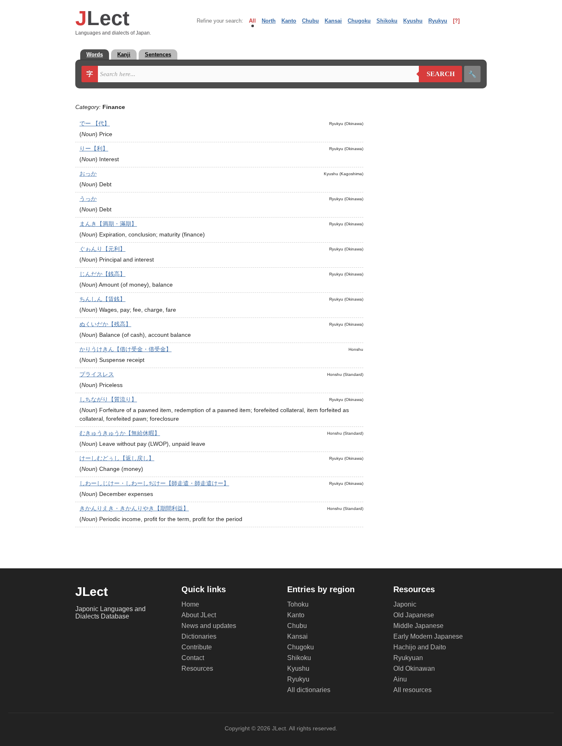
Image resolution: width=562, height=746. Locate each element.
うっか (88, 198)
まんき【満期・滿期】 (108, 223)
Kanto (288, 21)
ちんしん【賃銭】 (102, 299)
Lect (102, 18)
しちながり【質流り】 (108, 399)
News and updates (208, 625)
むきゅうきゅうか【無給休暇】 (119, 433)
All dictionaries (308, 689)
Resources (197, 668)
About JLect (198, 615)
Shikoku (386, 21)
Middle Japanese (418, 625)
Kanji (123, 54)
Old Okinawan (414, 668)
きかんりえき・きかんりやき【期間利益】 (134, 508)
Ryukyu (437, 21)
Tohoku (298, 604)
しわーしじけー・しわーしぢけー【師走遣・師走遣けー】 (154, 483)
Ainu (400, 679)
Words (94, 54)
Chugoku (359, 21)
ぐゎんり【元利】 (102, 249)
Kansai (333, 21)
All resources (412, 689)
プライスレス (96, 374)
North (269, 21)
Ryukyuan (408, 657)
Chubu (310, 21)
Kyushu (413, 21)
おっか (88, 173)
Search (437, 74)
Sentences (158, 54)
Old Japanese (413, 615)
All (252, 21)
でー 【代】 (94, 123)
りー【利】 (93, 148)
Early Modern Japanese (428, 636)
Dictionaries (198, 636)
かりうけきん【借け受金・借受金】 (125, 349)
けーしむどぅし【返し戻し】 (116, 458)
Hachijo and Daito (419, 647)
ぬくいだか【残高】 (105, 324)
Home (190, 604)
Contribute (196, 647)
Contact (192, 657)
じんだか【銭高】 (102, 274)
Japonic (404, 604)
